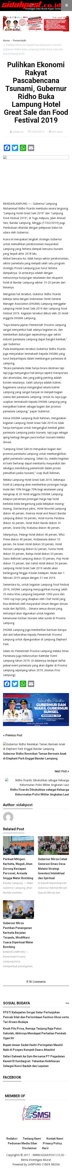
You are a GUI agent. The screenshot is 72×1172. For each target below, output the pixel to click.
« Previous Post (12, 735)
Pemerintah (19, 40)
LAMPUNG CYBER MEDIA (44, 1164)
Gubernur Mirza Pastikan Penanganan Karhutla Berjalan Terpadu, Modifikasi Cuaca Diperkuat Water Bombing (18, 935)
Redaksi (11, 1138)
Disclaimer (29, 1148)
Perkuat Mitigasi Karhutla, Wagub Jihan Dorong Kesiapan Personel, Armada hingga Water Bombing (18, 868)
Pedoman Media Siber (22, 1143)
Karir (45, 1148)
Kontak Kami (54, 1138)
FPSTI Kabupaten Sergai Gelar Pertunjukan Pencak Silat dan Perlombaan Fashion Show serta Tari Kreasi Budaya (36, 1017)
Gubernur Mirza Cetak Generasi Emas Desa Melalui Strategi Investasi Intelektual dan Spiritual (52, 868)
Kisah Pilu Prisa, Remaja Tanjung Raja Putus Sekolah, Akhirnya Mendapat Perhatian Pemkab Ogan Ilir (34, 1033)
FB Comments (37, 981)
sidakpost (18, 131)
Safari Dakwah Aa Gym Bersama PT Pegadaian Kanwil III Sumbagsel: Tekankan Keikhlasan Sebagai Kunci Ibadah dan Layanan (34, 1061)
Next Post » (62, 771)
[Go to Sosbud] (67, 1003)
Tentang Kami (32, 1138)
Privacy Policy (52, 1143)
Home (6, 40)
